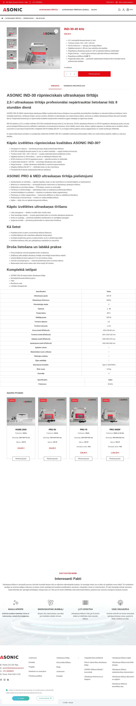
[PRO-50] (52, 411)
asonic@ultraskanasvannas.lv (13, 668)
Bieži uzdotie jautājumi (126, 2)
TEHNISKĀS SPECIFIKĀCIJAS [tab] (74, 86)
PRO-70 (83, 429)
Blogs (94, 10)
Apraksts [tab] (55, 86)
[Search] (119, 10)
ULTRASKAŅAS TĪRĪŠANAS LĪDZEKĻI (75, 10)
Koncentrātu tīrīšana (63, 662)
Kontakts (32, 662)
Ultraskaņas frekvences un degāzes (93, 678)
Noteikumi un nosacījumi (37, 671)
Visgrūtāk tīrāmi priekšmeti (93, 658)
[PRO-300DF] (115, 411)
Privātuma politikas (35, 676)
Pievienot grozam (94, 74)
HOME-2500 (20, 429)
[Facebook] (1, 680)
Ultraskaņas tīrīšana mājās (121, 658)
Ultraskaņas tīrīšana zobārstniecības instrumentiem (123, 671)
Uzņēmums (33, 658)
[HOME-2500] (21, 411)
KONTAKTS (110, 2)
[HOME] (2, 18)
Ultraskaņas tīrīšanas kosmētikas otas (119, 685)
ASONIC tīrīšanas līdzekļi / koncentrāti (93, 671)
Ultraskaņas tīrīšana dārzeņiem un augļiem (123, 678)
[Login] (123, 10)
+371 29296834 (37, 2)
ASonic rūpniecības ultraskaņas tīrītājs (95, 663)
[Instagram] (4, 680)
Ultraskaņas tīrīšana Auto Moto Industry (123, 663)
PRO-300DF (115, 429)
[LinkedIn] (8, 680)
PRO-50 (52, 429)
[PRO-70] (84, 411)
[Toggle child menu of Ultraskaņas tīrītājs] (78, 658)
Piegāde (32, 667)
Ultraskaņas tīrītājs (48, 10)
